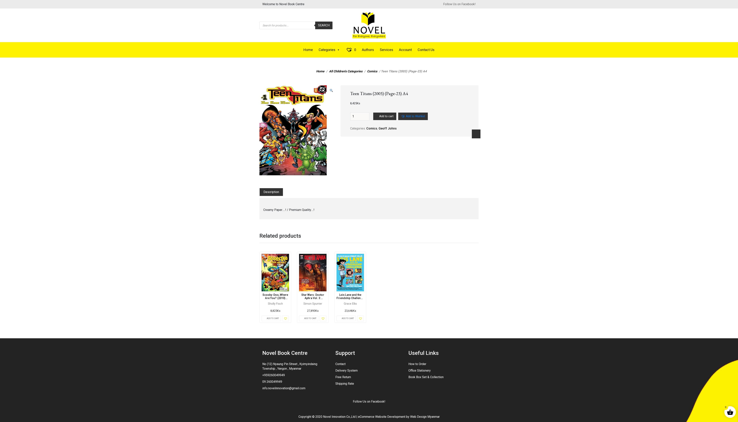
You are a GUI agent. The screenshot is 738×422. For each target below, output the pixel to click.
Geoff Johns (388, 128)
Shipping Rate (344, 383)
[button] (331, 90)
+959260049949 (273, 375)
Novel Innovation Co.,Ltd (339, 417)
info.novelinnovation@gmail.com (283, 388)
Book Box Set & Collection (426, 377)
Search (324, 25)
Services (386, 50)
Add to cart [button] (273, 318)
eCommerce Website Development (381, 417)
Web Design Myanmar (425, 417)
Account (405, 50)
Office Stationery (419, 370)
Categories (327, 50)
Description (271, 192)
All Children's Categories (345, 71)
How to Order (417, 364)
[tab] (271, 192)
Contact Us (426, 50)
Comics (372, 71)
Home (308, 50)
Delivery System (346, 370)
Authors (368, 50)
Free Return (343, 377)
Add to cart (386, 116)
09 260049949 (272, 382)
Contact (340, 364)
